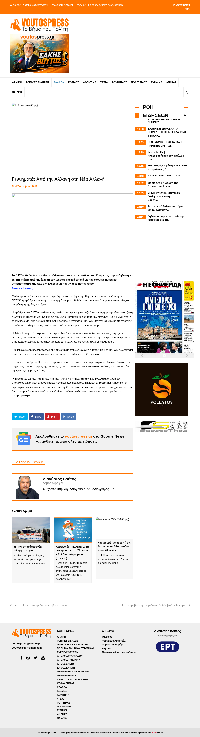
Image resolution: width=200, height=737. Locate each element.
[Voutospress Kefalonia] (39, 24)
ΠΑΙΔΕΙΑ (62, 718)
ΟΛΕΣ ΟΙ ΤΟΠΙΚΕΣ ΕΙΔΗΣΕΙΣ (72, 644)
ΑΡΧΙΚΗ (61, 636)
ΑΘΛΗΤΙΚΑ (63, 695)
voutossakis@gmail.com (27, 647)
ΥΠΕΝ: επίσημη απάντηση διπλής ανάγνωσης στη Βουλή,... (164, 196)
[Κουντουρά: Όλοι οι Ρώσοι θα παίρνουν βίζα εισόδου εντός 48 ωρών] (114, 528)
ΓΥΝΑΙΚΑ (62, 710)
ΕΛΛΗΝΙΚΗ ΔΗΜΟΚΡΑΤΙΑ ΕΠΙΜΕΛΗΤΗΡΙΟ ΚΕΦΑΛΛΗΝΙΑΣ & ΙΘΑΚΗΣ (167, 132)
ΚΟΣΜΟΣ (62, 691)
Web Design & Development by (138, 732)
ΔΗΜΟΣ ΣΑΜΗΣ (65, 664)
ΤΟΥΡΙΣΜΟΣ (63, 702)
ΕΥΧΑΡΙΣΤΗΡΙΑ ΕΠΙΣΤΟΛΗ (164, 175)
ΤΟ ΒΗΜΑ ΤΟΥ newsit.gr (28, 461)
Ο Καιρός (15, 5)
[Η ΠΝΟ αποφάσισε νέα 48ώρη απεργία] (31, 530)
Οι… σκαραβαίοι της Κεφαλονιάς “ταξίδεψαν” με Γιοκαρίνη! (154, 605)
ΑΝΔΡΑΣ (62, 714)
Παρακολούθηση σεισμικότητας (105, 5)
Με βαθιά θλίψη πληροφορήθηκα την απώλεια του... (166, 156)
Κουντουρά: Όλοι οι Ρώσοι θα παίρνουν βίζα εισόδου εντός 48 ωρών (114, 546)
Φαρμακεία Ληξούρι (62, 5)
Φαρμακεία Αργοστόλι (35, 5)
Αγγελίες (81, 5)
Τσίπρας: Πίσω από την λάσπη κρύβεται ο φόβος (40, 605)
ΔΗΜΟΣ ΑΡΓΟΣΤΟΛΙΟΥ (70, 656)
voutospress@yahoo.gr (26, 643)
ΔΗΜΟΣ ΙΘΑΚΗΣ (66, 667)
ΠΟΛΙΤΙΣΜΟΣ (64, 706)
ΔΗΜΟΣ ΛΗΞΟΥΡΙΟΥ (68, 660)
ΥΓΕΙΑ (60, 698)
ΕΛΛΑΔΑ (62, 687)
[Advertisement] (132, 45)
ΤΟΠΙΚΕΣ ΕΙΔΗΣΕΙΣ (67, 640)
